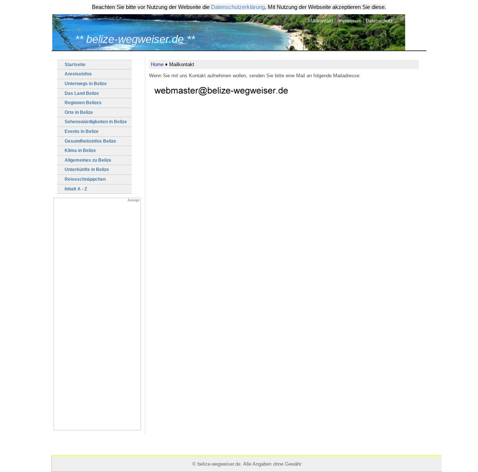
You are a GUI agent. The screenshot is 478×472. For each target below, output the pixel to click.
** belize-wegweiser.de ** (135, 39)
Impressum (349, 21)
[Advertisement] (97, 318)
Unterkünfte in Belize (87, 169)
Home (157, 64)
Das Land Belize (82, 93)
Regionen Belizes (83, 102)
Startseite (75, 64)
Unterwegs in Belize (86, 83)
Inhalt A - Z (76, 189)
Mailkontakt (320, 21)
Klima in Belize (80, 150)
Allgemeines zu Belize (88, 160)
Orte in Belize (79, 112)
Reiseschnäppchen (85, 179)
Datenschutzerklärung (238, 7)
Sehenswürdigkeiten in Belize (96, 121)
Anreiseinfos (78, 74)
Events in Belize (82, 131)
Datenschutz (379, 21)
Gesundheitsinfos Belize (90, 141)
